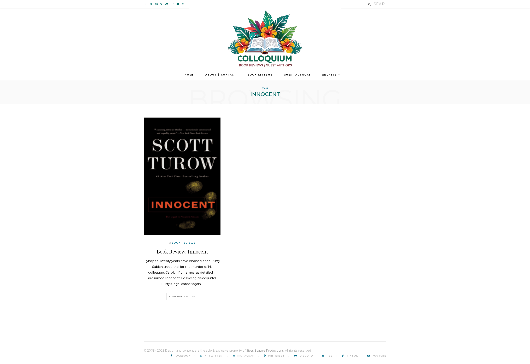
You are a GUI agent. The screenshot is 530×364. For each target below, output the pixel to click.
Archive (329, 74)
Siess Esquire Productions (265, 350)
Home (189, 74)
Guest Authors (297, 74)
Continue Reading (182, 296)
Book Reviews (260, 74)
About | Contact (220, 74)
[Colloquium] (265, 38)
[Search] (369, 4)
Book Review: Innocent (182, 251)
